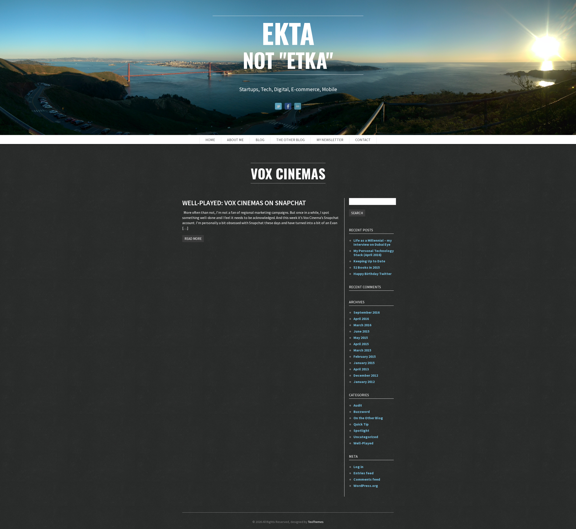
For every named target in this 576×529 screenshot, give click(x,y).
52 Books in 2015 (366, 267)
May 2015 (360, 337)
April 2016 (361, 318)
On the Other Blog (368, 418)
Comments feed (366, 479)
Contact (363, 139)
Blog (260, 139)
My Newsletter (330, 139)
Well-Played (363, 443)
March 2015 (362, 350)
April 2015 (361, 344)
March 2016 (362, 325)
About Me (235, 139)
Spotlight (361, 430)
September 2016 (366, 312)
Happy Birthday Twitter (372, 273)
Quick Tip (361, 424)
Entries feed (363, 473)
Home (210, 139)
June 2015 (361, 331)
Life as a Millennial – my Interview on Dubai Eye (372, 242)
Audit (357, 405)
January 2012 (364, 381)
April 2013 (361, 369)
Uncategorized (365, 436)
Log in (358, 466)
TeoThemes (316, 522)
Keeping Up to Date (369, 261)
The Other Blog (290, 139)
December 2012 (365, 375)
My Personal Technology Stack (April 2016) (373, 252)
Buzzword (361, 411)
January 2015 (364, 362)
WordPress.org (365, 485)
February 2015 (364, 356)
